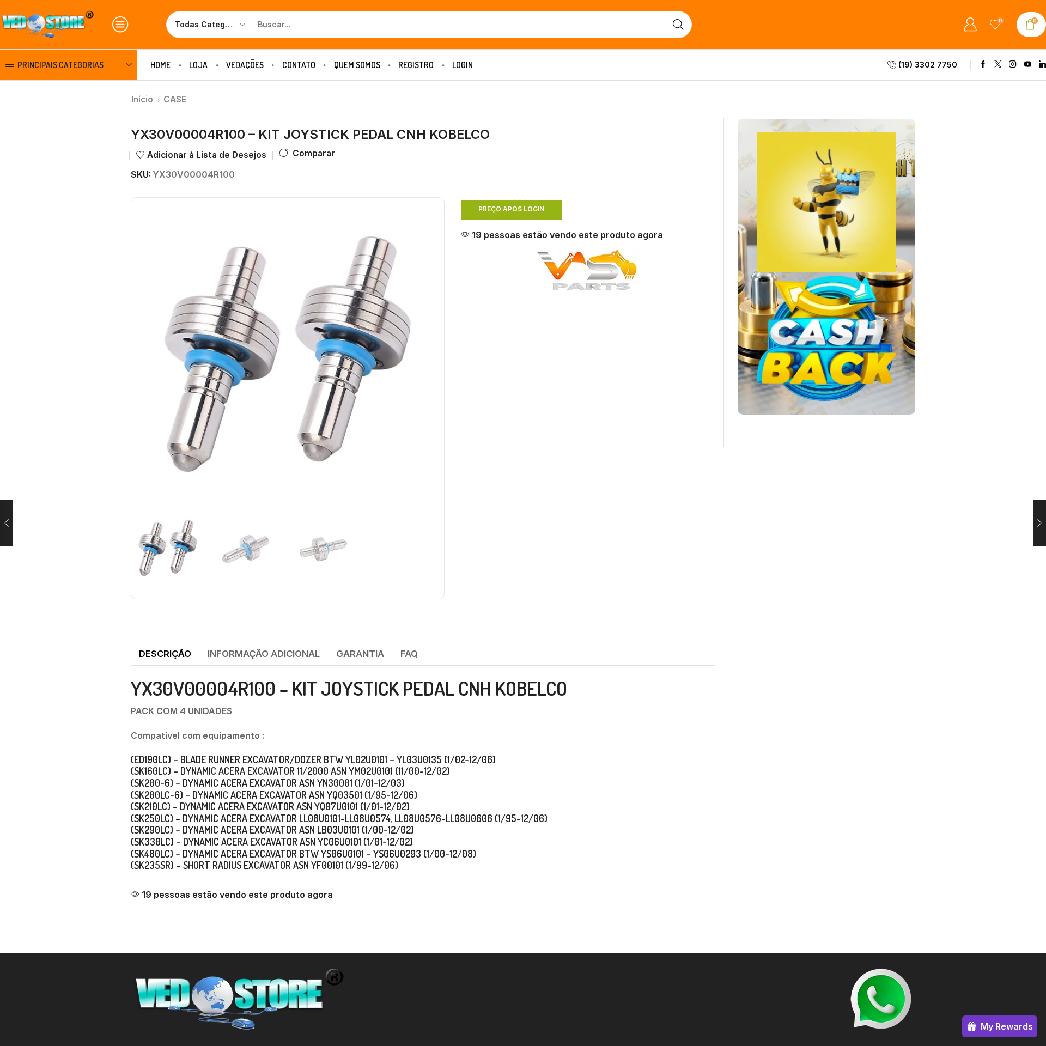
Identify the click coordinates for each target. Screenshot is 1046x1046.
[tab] (165, 654)
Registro (416, 64)
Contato (298, 64)
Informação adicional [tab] (264, 653)
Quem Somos (357, 64)
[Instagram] (1012, 64)
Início (142, 99)
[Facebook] (983, 64)
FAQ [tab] (409, 653)
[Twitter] (997, 64)
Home (160, 64)
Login (462, 64)
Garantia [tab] (360, 653)
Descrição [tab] (165, 653)
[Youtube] (1027, 64)
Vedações (245, 64)
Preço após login (511, 209)
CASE (174, 99)
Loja (198, 64)
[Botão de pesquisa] (678, 24)
